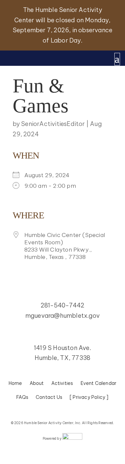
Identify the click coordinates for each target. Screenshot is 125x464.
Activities (62, 383)
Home (15, 383)
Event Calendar (99, 383)
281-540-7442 (62, 305)
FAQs (22, 397)
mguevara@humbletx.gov (62, 315)
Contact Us (49, 397)
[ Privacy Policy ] (89, 397)
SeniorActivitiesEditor (53, 124)
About (37, 383)
